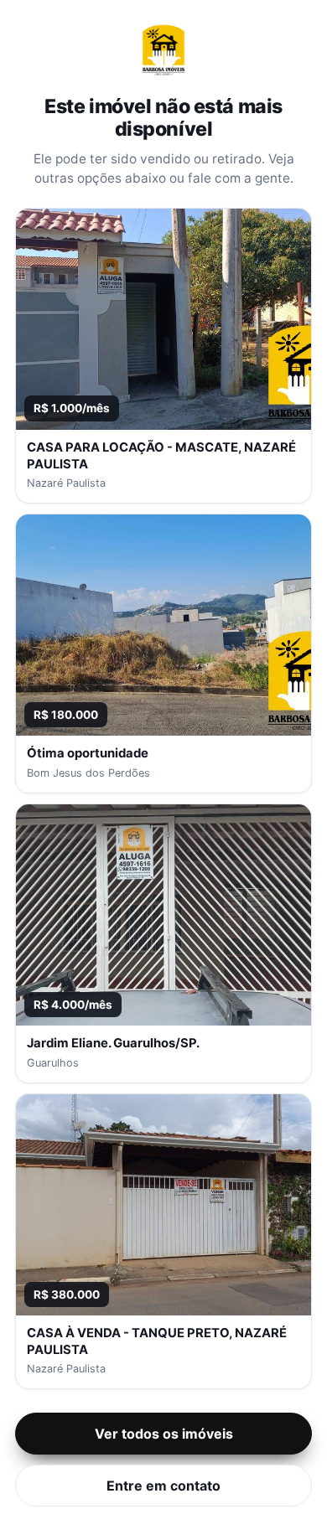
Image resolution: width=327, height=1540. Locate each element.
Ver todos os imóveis (164, 1433)
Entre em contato (163, 1485)
